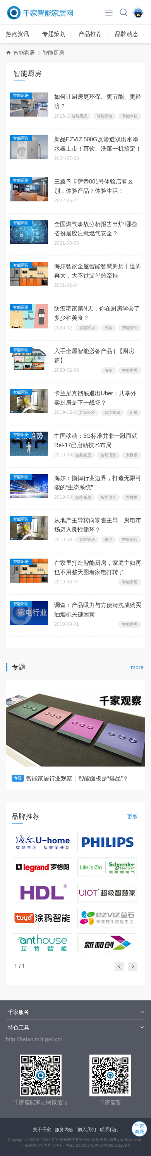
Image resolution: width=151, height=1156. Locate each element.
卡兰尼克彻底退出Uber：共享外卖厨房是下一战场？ (95, 398)
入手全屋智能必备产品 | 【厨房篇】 (94, 356)
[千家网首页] (8, 52)
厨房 (133, 412)
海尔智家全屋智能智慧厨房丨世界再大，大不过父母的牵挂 (97, 271)
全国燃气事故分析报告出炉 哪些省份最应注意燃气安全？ (95, 229)
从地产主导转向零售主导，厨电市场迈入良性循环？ (97, 525)
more (137, 667)
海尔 (108, 328)
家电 (108, 539)
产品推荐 (90, 34)
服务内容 (64, 1129)
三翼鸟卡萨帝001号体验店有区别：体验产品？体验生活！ (93, 186)
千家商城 (139, 1128)
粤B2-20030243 (80, 1145)
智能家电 (104, 116)
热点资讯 (17, 34)
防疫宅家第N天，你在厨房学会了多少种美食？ (97, 313)
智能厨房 (21, 95)
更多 (132, 816)
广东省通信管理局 (36, 1145)
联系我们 (109, 1129)
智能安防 (129, 328)
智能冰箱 (129, 116)
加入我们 (86, 1129)
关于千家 (42, 1129)
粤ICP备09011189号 (112, 1145)
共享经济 (87, 412)
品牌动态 (126, 34)
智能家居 (24, 53)
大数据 (131, 455)
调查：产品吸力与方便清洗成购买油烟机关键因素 (97, 609)
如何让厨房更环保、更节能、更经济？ (97, 101)
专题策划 (53, 34)
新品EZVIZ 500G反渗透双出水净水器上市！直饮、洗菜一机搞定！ (97, 144)
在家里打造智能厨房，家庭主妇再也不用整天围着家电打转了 (97, 567)
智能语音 (108, 455)
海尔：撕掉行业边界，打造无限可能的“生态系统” (97, 483)
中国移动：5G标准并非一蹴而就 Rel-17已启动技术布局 (95, 440)
